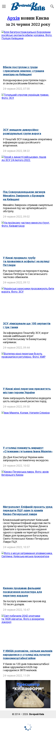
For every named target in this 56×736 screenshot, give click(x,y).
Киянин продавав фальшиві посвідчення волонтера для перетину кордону (22, 591)
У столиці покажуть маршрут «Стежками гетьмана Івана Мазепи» (28, 449)
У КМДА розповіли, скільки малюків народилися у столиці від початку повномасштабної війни (27, 654)
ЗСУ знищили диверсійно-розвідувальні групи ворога (22, 131)
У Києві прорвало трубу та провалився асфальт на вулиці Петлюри (26, 261)
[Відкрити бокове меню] (3, 6)
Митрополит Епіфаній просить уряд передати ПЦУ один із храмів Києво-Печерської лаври (27, 510)
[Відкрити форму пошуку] (52, 6)
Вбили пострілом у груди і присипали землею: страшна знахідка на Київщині (23, 70)
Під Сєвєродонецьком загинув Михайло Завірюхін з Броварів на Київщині (24, 195)
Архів (13, 18)
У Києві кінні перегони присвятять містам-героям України (27, 390)
